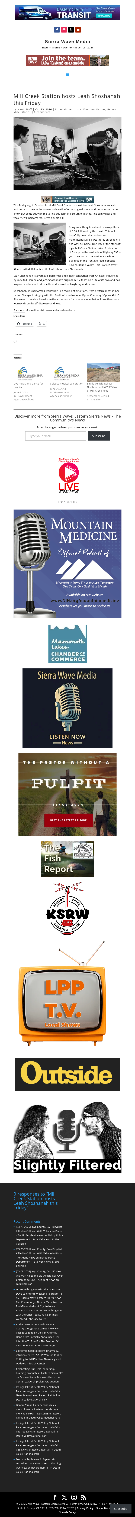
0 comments (42, 112)
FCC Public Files (67, 502)
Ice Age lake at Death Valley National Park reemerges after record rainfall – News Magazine (38, 1391)
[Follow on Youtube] (78, 30)
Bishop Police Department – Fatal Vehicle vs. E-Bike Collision (39, 1239)
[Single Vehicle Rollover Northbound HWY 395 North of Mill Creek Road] (103, 372)
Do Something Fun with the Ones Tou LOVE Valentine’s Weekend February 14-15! (39, 1315)
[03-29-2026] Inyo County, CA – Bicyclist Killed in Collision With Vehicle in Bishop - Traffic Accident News (39, 1231)
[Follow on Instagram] (64, 30)
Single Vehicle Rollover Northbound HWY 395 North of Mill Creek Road (103, 387)
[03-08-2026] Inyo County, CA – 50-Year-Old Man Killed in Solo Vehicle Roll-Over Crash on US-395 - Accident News (39, 1276)
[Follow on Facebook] (57, 30)
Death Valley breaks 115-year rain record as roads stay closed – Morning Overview (38, 1463)
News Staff (25, 109)
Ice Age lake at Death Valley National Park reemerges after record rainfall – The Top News (38, 1427)
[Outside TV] (67, 1090)
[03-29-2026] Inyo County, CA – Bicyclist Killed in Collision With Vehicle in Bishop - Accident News (39, 1253)
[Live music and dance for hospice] (30, 372)
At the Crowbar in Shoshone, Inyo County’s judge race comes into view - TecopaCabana (38, 1329)
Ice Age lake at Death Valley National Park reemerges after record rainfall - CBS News (38, 1445)
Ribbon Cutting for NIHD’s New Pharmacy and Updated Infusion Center (39, 1359)
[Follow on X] (71, 30)
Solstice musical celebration (66, 383)
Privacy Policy (85, 1508)
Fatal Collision (24, 1284)
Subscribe (98, 436)
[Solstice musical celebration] (66, 372)
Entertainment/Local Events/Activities (80, 109)
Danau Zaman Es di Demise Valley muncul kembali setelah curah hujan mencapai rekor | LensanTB (37, 1409)
